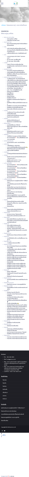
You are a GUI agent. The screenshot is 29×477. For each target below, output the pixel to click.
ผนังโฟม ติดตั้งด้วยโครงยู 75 (13, 120)
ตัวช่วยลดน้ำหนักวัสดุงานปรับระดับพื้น (15, 201)
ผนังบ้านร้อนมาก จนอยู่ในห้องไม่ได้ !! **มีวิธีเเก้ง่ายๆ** (17, 181)
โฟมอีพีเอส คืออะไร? (11, 98)
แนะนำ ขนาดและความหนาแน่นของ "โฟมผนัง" (17, 332)
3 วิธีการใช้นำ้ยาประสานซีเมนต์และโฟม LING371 (17, 80)
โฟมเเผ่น (5, 380)
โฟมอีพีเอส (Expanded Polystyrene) (15, 314)
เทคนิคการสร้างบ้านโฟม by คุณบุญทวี (15, 115)
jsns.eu (12, 476)
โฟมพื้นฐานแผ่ (10, 94)
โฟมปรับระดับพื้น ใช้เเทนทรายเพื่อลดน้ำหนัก (16, 257)
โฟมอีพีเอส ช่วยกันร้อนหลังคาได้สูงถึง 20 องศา (16, 100)
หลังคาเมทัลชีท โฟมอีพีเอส (13, 150)
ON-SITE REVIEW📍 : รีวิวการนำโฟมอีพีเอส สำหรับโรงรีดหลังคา (17, 168)
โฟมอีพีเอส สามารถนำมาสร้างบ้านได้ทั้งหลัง (16, 106)
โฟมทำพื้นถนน (10, 93)
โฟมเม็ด (4, 383)
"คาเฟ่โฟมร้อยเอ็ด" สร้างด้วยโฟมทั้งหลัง (16, 78)
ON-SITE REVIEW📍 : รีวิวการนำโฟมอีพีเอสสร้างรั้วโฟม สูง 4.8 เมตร (17, 172)
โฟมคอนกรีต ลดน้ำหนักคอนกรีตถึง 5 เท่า (16, 216)
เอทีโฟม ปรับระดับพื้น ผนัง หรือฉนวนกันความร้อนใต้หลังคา (17, 253)
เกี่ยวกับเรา (5, 392)
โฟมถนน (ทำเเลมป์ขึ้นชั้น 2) (13, 91)
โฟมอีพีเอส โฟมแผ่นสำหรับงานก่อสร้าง (16, 333)
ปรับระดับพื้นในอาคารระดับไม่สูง (14, 227)
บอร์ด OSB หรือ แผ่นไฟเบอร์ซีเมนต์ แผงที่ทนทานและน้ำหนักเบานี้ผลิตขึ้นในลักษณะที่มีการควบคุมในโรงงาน (17, 50)
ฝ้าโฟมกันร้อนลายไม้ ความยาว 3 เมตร (15, 131)
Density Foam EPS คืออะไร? (13, 292)
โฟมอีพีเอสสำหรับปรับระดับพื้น (14, 268)
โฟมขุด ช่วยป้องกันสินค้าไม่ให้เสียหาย (15, 209)
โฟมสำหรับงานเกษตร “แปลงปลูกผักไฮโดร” (16, 284)
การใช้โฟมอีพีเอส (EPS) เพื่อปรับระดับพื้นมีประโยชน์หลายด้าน (16, 250)
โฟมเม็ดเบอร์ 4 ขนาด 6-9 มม (13, 161)
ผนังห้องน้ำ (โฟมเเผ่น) (12, 330)
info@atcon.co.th (11, 359)
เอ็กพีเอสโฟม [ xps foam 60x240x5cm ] (16, 187)
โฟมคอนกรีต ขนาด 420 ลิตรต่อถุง (14, 192)
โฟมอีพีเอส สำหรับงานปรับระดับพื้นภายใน (16, 263)
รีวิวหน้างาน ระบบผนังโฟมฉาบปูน (14, 122)
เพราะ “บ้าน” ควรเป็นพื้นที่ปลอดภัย (14, 90)
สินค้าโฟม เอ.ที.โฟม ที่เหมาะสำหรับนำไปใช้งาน (17, 306)
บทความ (4, 395)
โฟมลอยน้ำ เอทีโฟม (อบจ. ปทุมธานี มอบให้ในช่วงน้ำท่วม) (17, 203)
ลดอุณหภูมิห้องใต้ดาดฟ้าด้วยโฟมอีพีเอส (16, 72)
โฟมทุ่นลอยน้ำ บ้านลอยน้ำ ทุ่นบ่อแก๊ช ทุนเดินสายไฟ (16, 274)
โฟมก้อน (4, 386)
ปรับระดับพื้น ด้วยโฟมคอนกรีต (14, 225)
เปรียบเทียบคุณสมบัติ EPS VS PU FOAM (16, 308)
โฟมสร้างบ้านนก (10, 96)
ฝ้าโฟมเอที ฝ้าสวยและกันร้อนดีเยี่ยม (15, 133)
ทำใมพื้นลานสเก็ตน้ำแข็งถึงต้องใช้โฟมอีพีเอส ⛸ (17, 301)
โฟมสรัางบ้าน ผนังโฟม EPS (13, 117)
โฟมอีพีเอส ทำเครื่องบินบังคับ (13, 322)
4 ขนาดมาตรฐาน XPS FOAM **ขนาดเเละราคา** (16, 57)
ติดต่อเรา (5, 399)
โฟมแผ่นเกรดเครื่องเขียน (12, 326)
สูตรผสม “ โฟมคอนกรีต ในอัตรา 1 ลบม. (15, 228)
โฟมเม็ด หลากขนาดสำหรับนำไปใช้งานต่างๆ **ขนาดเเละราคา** (16, 157)
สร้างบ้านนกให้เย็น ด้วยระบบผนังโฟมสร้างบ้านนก (17, 280)
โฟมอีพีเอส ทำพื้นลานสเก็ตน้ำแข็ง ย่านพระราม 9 (17, 103)
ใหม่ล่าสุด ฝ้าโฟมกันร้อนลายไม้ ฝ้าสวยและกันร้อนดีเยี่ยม (17, 197)
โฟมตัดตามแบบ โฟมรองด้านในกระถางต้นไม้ (16, 235)
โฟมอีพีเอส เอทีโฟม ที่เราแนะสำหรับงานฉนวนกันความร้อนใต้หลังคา (17, 74)
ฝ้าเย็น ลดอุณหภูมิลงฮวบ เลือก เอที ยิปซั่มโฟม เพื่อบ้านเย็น (17, 127)
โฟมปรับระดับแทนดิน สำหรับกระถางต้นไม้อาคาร (16, 312)
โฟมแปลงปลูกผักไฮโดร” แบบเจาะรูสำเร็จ (16, 195)
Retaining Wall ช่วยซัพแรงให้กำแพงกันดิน (16, 82)
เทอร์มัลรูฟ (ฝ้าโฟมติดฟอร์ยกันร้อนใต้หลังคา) (17, 153)
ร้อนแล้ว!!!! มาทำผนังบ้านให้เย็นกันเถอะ (15, 71)
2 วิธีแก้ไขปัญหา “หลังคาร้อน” (13, 145)
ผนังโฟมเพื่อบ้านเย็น (11, 114)
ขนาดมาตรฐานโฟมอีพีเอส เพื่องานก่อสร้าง (16, 83)
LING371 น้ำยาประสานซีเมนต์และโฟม (15, 64)
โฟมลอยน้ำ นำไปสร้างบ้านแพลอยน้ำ (15, 276)
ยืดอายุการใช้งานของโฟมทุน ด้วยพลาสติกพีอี (17, 85)
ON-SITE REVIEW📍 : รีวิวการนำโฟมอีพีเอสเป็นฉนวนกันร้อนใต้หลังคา (17, 175)
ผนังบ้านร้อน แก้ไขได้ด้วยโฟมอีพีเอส (15, 329)
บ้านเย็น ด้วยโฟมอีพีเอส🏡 (13, 303)
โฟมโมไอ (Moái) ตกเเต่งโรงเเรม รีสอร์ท (16, 319)
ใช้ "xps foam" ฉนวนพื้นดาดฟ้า (14, 59)
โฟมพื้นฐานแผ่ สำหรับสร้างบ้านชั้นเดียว (15, 260)
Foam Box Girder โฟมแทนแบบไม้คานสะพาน (17, 337)
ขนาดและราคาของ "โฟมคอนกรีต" (14, 214)
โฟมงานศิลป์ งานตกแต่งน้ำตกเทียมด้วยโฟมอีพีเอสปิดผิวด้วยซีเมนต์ (17, 221)
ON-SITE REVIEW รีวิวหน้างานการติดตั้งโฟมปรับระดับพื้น (17, 247)
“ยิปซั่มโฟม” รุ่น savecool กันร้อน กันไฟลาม (16, 136)
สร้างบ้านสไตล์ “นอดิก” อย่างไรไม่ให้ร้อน (16, 142)
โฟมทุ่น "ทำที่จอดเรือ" (12, 271)
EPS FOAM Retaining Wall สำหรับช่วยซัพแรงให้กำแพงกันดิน (17, 44)
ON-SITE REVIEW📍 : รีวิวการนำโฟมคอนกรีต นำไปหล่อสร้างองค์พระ (17, 165)
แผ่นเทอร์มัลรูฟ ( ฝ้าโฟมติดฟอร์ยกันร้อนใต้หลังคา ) (16, 189)
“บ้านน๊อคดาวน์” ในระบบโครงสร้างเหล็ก (15, 112)
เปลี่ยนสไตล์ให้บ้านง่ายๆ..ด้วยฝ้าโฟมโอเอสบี (16, 53)
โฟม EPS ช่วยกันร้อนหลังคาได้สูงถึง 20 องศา (17, 310)
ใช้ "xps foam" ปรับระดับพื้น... (13, 61)
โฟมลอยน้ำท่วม (10, 206)
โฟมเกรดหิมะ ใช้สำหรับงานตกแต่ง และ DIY (16, 109)
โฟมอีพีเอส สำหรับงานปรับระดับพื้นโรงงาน (16, 267)
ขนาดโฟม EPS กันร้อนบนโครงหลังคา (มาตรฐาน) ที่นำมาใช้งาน (15, 297)
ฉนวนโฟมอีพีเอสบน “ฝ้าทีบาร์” (13, 125)
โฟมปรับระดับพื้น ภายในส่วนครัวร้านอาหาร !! (16, 255)
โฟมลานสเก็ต (10, 262)
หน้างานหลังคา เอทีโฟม (12, 39)
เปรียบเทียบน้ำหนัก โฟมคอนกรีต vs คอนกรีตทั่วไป (17, 231)
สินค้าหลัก (5, 389)
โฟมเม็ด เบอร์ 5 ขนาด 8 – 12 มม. (14, 160)
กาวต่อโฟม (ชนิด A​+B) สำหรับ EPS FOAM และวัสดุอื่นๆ (17, 66)
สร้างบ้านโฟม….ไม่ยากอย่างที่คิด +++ (15, 88)
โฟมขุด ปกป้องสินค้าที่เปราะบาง (14, 211)
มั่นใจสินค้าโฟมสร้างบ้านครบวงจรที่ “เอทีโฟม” (17, 305)
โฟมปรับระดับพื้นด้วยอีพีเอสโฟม (14, 259)
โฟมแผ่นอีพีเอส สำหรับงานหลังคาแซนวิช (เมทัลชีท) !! (17, 288)
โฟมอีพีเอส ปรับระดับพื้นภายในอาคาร (15, 316)
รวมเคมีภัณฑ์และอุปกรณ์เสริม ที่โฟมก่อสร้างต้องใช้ (17, 184)
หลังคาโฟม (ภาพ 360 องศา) (13, 40)
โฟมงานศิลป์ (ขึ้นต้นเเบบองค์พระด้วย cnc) (16, 219)
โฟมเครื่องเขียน (10, 193)
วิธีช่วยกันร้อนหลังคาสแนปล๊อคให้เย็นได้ (16, 149)
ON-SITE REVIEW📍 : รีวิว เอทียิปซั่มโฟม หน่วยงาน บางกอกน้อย (17, 138)
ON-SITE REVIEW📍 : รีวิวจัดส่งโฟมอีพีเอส (16, 177)
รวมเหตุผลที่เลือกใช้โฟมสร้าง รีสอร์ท (15, 86)
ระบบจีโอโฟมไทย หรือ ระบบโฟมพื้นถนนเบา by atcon (17, 239)
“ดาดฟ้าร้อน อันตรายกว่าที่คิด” (13, 243)
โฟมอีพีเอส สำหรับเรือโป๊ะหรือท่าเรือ (15, 107)
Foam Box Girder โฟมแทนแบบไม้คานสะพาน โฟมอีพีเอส (17, 294)
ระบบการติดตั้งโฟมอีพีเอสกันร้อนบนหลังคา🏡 (17, 147)
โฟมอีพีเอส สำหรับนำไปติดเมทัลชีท (15, 318)
